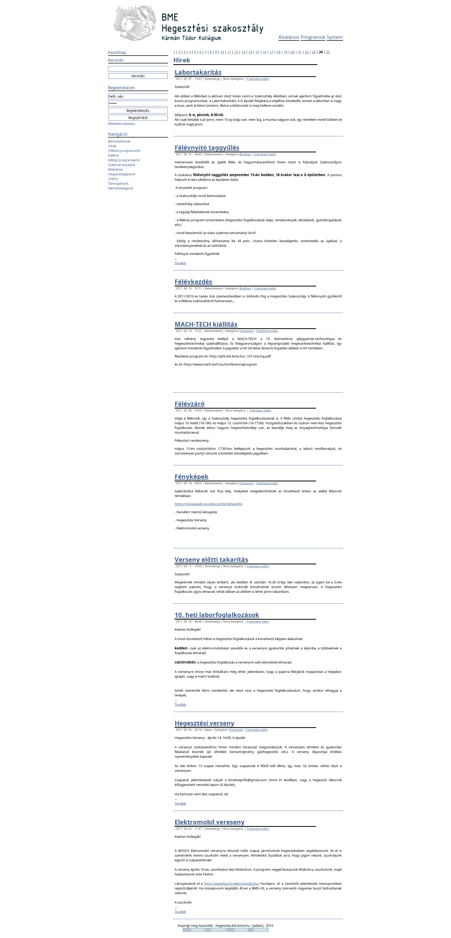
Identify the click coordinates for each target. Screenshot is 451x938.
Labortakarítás (198, 72)
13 (243, 52)
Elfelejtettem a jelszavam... (122, 123)
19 (285, 52)
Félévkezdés (193, 281)
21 (299, 52)
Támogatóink (118, 183)
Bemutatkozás (119, 141)
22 (306, 52)
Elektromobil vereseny (210, 821)
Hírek (112, 146)
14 (250, 52)
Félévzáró (190, 403)
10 (222, 52)
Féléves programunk (124, 150)
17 (271, 52)
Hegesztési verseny (204, 723)
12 (236, 52)
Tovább (180, 263)
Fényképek (192, 476)
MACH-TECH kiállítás (206, 324)
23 (314, 52)
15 (257, 52)
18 (278, 52)
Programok (313, 37)
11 (229, 52)
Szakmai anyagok (121, 164)
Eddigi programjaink (124, 160)
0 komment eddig (258, 79)
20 (292, 52)
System (335, 37)
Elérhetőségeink (120, 188)
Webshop (115, 169)
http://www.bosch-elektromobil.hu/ (231, 883)
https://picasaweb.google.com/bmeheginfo (208, 503)
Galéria (113, 155)
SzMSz (113, 178)
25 (328, 52)
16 (264, 52)
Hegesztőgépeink (121, 174)
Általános (288, 37)
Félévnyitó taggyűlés (207, 147)
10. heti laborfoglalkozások (217, 614)
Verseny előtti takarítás (211, 559)
